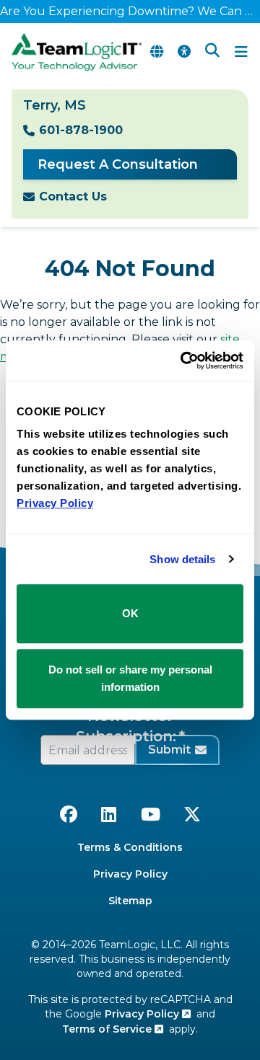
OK (130, 613)
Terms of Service (108, 1029)
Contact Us (73, 196)
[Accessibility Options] (184, 51)
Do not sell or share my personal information (130, 678)
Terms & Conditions (130, 847)
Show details (182, 559)
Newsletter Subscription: (126, 726)
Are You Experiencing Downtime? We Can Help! (130, 11)
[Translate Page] (156, 51)
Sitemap (130, 900)
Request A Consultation (118, 164)
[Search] (212, 52)
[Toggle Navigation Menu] (241, 52)
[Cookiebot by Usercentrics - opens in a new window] (183, 360)
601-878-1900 (81, 130)
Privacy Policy (130, 873)
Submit (169, 749)
